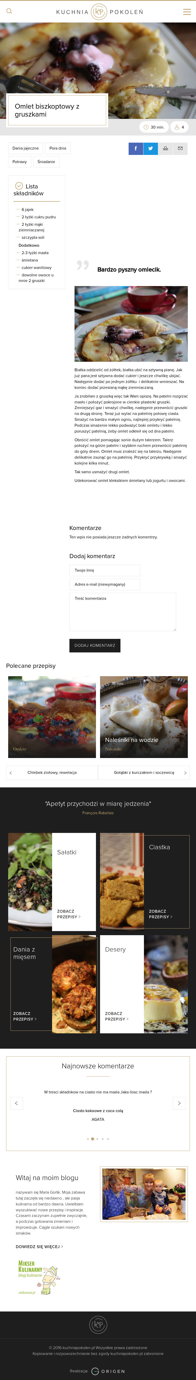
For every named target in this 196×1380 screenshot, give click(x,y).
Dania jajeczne (26, 148)
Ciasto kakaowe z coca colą (98, 1110)
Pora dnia (58, 148)
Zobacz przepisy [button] (67, 914)
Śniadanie (46, 161)
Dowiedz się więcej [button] (38, 1246)
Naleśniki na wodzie (131, 740)
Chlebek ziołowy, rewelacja (52, 772)
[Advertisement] (132, 215)
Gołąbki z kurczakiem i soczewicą (144, 772)
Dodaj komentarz (95, 645)
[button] (16, 1103)
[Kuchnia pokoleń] (98, 12)
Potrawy (20, 161)
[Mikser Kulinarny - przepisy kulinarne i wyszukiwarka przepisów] (39, 1276)
